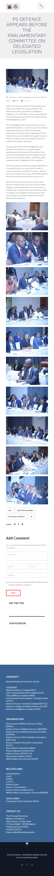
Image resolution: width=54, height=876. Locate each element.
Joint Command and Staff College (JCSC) (25, 692)
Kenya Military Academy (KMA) (20, 695)
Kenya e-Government (16, 787)
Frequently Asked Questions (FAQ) (22, 801)
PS (31, 516)
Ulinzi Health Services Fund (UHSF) (22, 759)
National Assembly (16, 516)
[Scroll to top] (27, 843)
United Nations (13, 773)
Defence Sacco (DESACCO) (19, 753)
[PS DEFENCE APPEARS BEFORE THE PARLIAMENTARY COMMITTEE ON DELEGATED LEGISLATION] (27, 81)
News (34, 97)
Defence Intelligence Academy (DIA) (23, 709)
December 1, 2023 (15, 97)
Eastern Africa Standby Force (19, 790)
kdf (10, 510)
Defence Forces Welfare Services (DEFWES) (26, 729)
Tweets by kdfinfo (17, 609)
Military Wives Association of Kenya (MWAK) (27, 792)
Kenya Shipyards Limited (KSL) (20, 750)
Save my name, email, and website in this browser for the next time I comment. (28, 583)
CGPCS (9, 781)
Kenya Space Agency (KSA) (19, 756)
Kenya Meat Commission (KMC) (21, 748)
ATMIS (9, 779)
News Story (40, 97)
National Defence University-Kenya (22, 681)
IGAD (8, 776)
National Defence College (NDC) (21, 690)
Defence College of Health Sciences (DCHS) (26, 706)
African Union (12, 784)
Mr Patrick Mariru (25, 510)
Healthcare (27, 97)
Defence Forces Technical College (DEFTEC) (27, 703)
